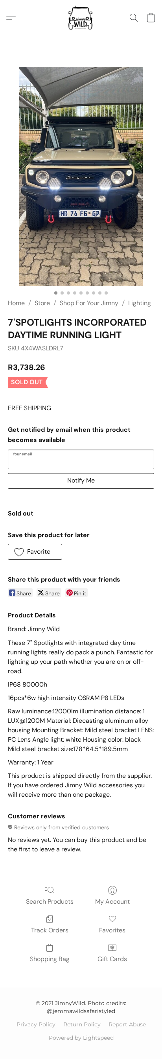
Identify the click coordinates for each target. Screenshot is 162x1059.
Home (16, 303)
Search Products (50, 901)
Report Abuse (127, 1024)
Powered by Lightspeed (81, 1037)
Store (42, 303)
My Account (112, 901)
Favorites (112, 930)
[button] (81, 17)
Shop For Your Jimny (89, 303)
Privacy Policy (36, 1024)
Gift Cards (112, 959)
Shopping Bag (50, 959)
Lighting (139, 303)
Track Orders (49, 930)
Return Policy (82, 1024)
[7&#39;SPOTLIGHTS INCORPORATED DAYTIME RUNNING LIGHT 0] (81, 176)
